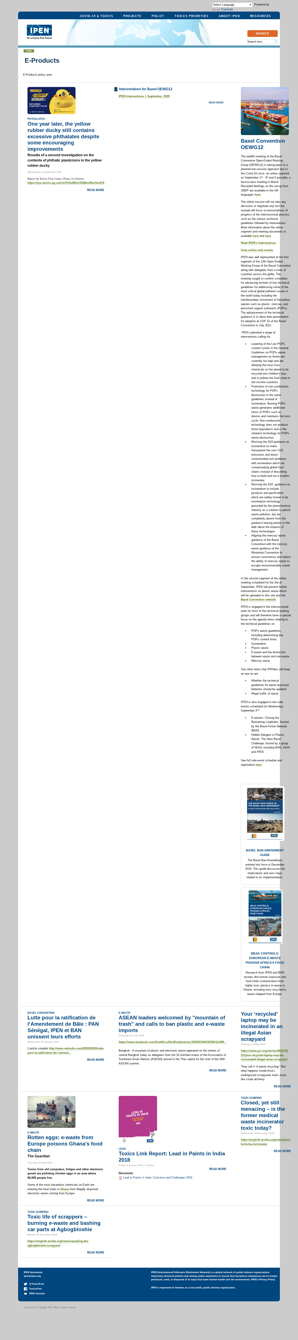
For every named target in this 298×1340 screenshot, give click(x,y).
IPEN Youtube (36, 1293)
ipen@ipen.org (32, 1276)
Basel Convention (41, 1012)
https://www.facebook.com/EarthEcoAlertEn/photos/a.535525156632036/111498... (172, 1042)
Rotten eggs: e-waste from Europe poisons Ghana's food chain (65, 1143)
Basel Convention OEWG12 (263, 144)
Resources (260, 16)
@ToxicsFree (35, 1284)
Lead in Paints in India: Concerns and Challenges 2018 (157, 1177)
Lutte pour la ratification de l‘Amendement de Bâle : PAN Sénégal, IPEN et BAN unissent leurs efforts (63, 1027)
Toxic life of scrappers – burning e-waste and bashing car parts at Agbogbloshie (64, 1223)
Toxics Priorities (192, 16)
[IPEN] (39, 36)
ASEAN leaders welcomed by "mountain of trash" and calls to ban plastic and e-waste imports (172, 1024)
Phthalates (36, 118)
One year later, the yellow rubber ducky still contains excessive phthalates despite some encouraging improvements (63, 136)
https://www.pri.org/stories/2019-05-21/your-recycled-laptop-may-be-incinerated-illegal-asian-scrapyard (265, 1055)
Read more (95, 190)
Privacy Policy (267, 1279)
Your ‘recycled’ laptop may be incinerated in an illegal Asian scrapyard (262, 1026)
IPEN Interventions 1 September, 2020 (144, 96)
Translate (227, 9)
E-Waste (124, 1012)
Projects (132, 16)
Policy (158, 16)
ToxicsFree (34, 1288)
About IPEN (229, 16)
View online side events (257, 250)
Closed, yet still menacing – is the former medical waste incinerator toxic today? (263, 1115)
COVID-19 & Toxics (96, 16)
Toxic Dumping (251, 1097)
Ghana (64, 1189)
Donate (262, 33)
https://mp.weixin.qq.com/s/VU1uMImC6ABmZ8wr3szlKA (65, 182)
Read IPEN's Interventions (258, 243)
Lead (122, 1148)
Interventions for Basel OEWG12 (145, 89)
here (257, 194)
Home (29, 51)
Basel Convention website (258, 599)
